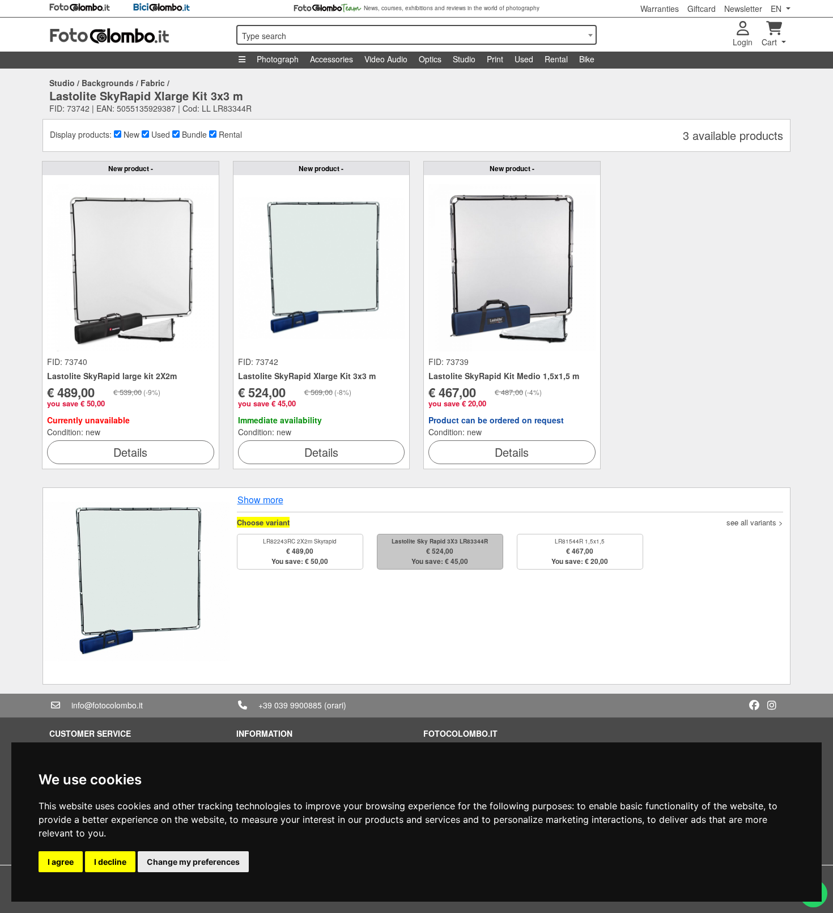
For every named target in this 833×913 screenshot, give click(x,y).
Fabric (153, 82)
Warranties (659, 8)
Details (130, 452)
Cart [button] (770, 42)
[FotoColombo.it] (136, 34)
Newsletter (743, 8)
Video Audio (385, 59)
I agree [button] (61, 862)
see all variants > (754, 522)
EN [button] (777, 8)
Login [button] (743, 42)
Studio (464, 59)
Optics (430, 59)
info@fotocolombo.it (107, 705)
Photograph (278, 59)
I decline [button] (110, 862)
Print (495, 59)
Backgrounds (108, 82)
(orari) (335, 705)
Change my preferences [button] (193, 862)
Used (524, 59)
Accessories (331, 59)
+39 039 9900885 (290, 705)
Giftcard (701, 8)
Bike (586, 59)
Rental (556, 59)
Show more (260, 499)
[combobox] (416, 35)
